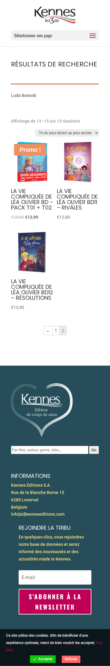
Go (93, 450)
